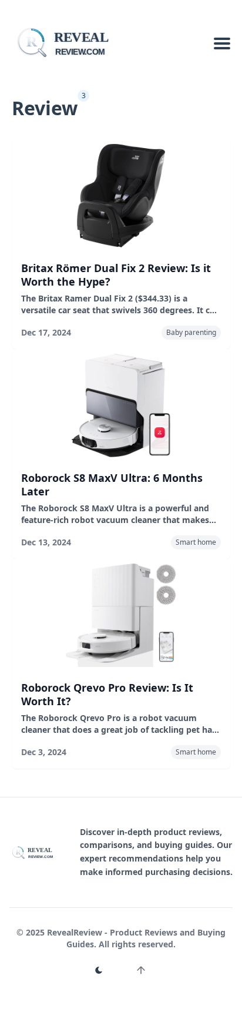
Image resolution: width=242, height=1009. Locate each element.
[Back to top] (141, 970)
